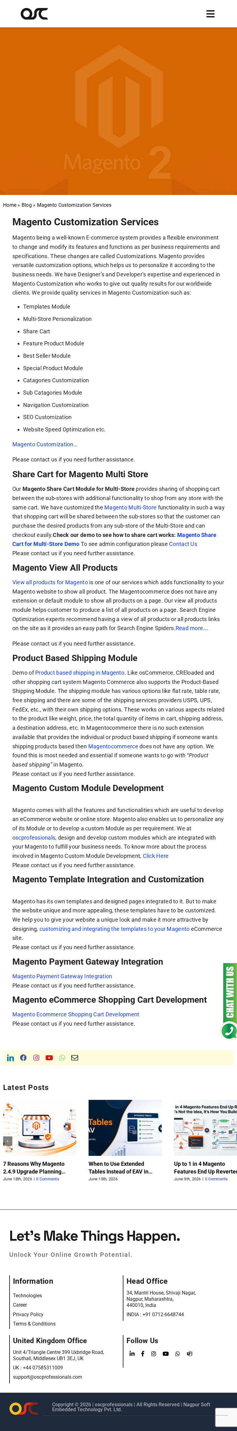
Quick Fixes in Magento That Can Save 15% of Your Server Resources (124, 1171)
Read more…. (192, 628)
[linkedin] (10, 1057)
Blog (27, 205)
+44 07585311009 (43, 1368)
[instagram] (36, 1057)
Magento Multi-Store (130, 507)
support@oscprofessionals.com (47, 1377)
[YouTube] (166, 1354)
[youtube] (49, 1057)
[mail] (74, 1057)
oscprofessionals (33, 837)
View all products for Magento (50, 582)
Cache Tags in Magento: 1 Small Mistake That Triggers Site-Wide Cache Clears (38, 1171)
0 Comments (45, 1179)
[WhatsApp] (177, 1354)
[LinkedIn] (132, 1354)
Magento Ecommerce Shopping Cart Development (75, 1014)
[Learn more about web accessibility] (43, 14)
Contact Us (183, 544)
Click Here (156, 856)
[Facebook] (142, 1354)
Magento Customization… (44, 444)
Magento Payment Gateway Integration (62, 976)
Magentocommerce (113, 746)
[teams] (190, 1354)
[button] (7, 1141)
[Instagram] (153, 1354)
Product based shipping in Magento (79, 672)
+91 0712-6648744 (163, 1314)
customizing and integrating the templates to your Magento (114, 929)
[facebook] (23, 1057)
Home (9, 205)
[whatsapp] (62, 1057)
